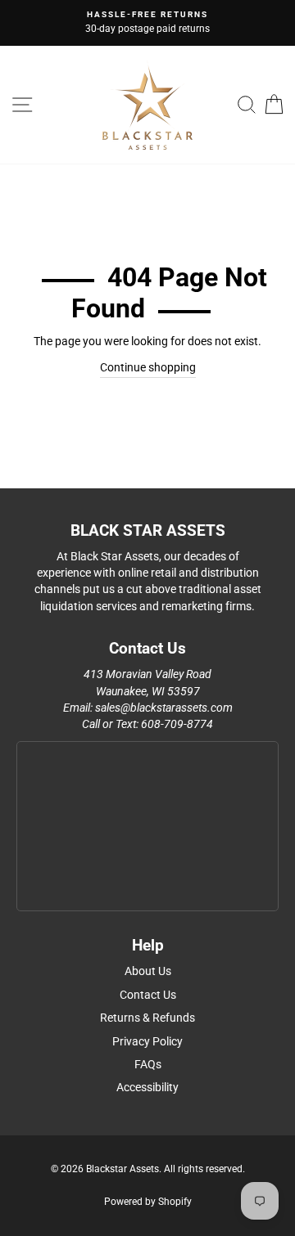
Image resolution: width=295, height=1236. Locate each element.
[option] (147, 23)
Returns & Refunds (147, 1017)
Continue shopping (148, 367)
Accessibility (147, 1087)
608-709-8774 (177, 723)
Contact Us (148, 994)
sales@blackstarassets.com (164, 707)
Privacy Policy (147, 1041)
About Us (148, 971)
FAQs (147, 1064)
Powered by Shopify (148, 1201)
